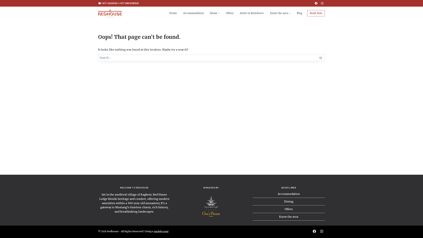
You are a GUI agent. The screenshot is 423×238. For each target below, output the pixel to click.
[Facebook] (316, 3)
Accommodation (193, 13)
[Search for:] (211, 57)
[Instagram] (322, 3)
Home (173, 13)
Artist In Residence (252, 13)
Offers (230, 13)
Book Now (316, 13)
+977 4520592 (109, 3)
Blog (299, 13)
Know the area (288, 216)
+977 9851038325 (129, 3)
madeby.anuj (161, 231)
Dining (288, 201)
